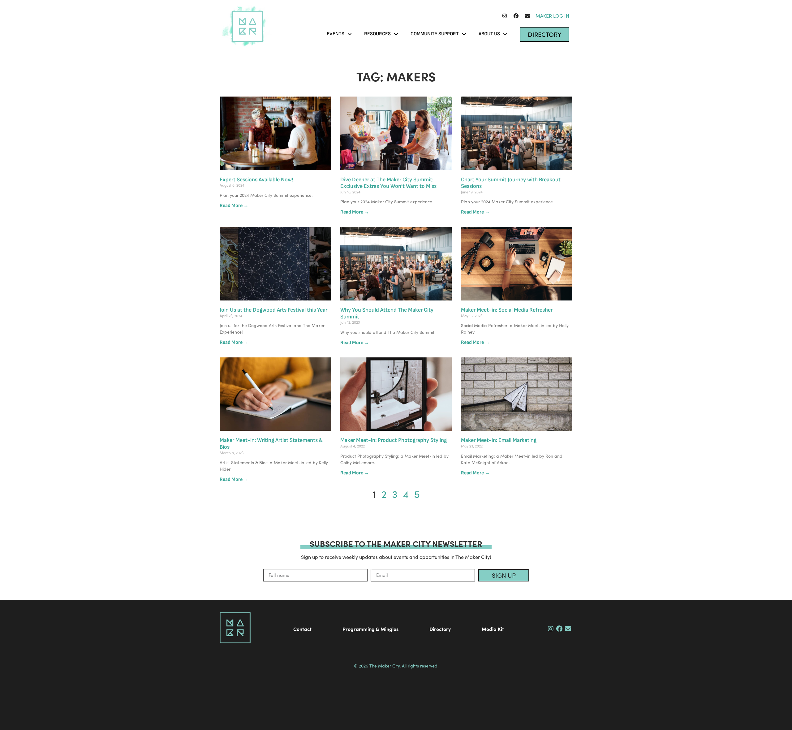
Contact (302, 628)
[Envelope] (527, 16)
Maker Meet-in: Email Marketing (498, 440)
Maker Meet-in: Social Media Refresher (507, 310)
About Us (489, 34)
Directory (440, 628)
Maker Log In (552, 15)
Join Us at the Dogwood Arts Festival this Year (273, 310)
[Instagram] (505, 16)
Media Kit (493, 628)
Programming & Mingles (370, 628)
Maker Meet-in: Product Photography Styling (393, 440)
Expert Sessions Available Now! (256, 179)
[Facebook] (516, 16)
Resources (377, 34)
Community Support (435, 34)
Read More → (234, 206)
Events (335, 34)
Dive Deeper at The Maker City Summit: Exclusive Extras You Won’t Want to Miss (388, 183)
